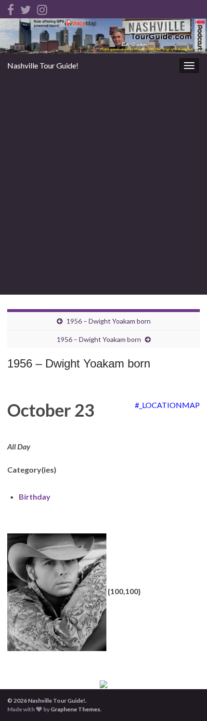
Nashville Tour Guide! (42, 65)
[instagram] (42, 8)
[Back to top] (185, 699)
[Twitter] (25, 8)
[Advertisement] (103, 186)
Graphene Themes (75, 709)
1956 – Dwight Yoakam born (108, 321)
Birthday (35, 496)
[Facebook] (10, 8)
